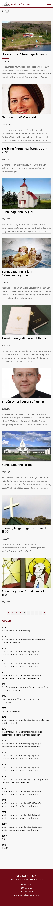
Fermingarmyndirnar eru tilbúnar (24, 338)
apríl (23, 631)
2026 (4, 628)
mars (18, 631)
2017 (4, 729)
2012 (4, 788)
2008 (4, 836)
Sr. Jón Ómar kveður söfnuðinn (23, 401)
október (16, 654)
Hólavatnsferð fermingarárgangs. (24, 54)
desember (16, 643)
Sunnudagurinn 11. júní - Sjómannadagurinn (18, 273)
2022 (4, 672)
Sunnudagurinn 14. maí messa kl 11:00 (23, 593)
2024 (4, 649)
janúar (5, 631)
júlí (30, 631)
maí (27, 631)
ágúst (32, 640)
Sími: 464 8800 (27, 891)
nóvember (7, 643)
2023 (4, 660)
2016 (4, 741)
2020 (4, 696)
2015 (4, 753)
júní (31, 652)
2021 (4, 684)
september (40, 640)
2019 (4, 708)
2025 (4, 637)
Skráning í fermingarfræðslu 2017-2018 (25, 150)
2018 (4, 717)
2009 (4, 824)
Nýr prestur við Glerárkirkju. (21, 117)
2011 (4, 800)
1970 (4, 845)
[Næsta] (44, 613)
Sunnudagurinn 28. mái (17, 465)
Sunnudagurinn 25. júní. (18, 212)
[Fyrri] (8, 613)
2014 (4, 765)
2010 (4, 812)
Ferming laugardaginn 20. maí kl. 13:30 (24, 530)
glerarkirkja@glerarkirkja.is (26, 895)
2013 (4, 776)
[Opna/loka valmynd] (49, 4)
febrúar (12, 631)
